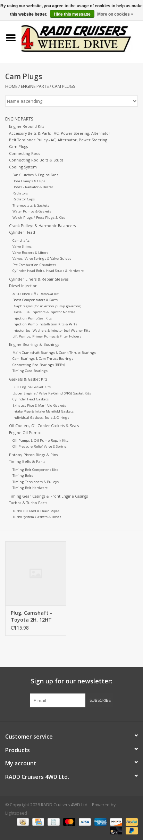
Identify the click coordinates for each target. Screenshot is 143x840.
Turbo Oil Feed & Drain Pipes (35, 511)
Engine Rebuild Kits (26, 126)
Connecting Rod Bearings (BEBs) (38, 365)
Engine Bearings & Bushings (34, 344)
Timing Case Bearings (30, 370)
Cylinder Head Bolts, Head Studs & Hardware (48, 270)
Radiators (20, 193)
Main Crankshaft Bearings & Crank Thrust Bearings (54, 352)
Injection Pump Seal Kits (32, 318)
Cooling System (23, 166)
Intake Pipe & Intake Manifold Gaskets (43, 411)
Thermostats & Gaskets (30, 205)
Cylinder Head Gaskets (30, 399)
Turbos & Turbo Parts (28, 502)
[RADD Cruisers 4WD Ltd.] (82, 37)
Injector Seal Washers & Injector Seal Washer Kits (51, 330)
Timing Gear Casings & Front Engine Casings (48, 496)
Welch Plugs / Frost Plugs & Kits (38, 217)
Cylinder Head (22, 232)
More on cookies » (115, 14)
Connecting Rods (24, 153)
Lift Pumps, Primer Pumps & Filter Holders (46, 336)
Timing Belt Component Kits (35, 469)
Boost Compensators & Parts (35, 300)
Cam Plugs (63, 86)
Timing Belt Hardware (30, 487)
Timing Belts (22, 475)
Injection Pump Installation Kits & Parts (44, 324)
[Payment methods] (22, 822)
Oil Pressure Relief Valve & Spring (39, 446)
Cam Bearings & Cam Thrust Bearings (42, 358)
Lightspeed (16, 813)
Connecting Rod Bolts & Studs (36, 160)
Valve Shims (22, 246)
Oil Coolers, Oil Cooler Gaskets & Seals (44, 425)
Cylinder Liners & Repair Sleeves (38, 279)
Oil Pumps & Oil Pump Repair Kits (40, 440)
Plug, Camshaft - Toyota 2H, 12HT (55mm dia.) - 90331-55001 (35, 616)
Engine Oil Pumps (25, 432)
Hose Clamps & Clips (28, 181)
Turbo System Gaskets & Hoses (36, 517)
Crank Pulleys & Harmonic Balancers (42, 225)
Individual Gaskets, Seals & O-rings (40, 417)
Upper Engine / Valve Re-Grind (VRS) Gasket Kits (51, 393)
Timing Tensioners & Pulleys (35, 482)
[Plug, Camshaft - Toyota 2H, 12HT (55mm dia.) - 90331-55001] (35, 573)
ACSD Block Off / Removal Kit (35, 294)
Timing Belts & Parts (27, 461)
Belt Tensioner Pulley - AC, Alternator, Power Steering (58, 139)
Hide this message (72, 14)
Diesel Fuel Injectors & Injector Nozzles (43, 312)
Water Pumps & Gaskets (31, 211)
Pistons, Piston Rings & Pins (33, 454)
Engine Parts (35, 86)
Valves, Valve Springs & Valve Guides (41, 258)
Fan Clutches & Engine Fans (35, 175)
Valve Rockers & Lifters (30, 252)
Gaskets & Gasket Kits (28, 379)
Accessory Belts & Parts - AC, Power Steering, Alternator (59, 133)
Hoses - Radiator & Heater (32, 187)
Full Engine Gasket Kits (31, 387)
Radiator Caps (23, 199)
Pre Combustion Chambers (34, 265)
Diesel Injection (23, 285)
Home (11, 86)
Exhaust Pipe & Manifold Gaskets (39, 405)
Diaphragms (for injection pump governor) (46, 306)
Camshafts (21, 240)
